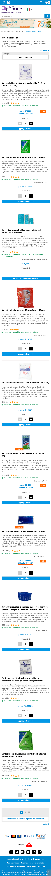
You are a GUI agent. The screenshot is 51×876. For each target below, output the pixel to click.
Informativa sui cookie (15, 867)
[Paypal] (29, 836)
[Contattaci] (41, 2)
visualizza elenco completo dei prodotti (25, 819)
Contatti (41, 867)
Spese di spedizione (15, 859)
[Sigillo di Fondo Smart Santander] (25, 844)
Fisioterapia (10, 31)
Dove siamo (31, 867)
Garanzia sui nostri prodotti (32, 863)
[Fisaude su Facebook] (11, 852)
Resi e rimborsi (13, 863)
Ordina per (5, 54)
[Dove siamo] (4, 2)
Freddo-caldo (20, 31)
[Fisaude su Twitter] (17, 852)
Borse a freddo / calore (33, 31)
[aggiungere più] (31, 123)
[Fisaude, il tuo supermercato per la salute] (12, 9)
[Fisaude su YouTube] (28, 852)
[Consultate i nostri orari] (9, 2)
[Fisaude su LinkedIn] (34, 852)
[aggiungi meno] (20, 123)
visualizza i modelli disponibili (25, 278)
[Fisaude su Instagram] (23, 852)
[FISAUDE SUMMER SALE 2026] (25, 23)
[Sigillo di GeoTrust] (41, 836)
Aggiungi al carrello (26, 129)
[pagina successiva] (29, 812)
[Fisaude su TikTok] (40, 852)
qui (47, 874)
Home (3, 31)
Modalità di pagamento (34, 859)
